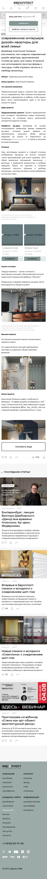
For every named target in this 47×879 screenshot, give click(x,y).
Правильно (23, 23)
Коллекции (28, 791)
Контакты (6, 835)
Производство (8, 827)
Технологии (7, 787)
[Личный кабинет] (27, 8)
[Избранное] (11, 8)
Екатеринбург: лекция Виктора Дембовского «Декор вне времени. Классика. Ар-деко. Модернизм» (18, 519)
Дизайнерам (8, 802)
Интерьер (28, 778)
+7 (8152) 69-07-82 (13, 843)
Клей (26, 787)
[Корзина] (19, 8)
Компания (6, 782)
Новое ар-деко (19, 139)
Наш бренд (7, 778)
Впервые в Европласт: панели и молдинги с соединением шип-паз (18, 588)
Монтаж (5, 814)
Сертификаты (8, 791)
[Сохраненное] (43, 15)
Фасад (27, 782)
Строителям (7, 806)
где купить (7, 831)
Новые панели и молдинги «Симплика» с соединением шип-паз (22, 654)
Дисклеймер (29, 806)
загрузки (6, 823)
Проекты (6, 819)
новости (5, 581)
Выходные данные (32, 802)
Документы (29, 810)
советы (4, 30)
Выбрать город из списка (23, 29)
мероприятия (8, 508)
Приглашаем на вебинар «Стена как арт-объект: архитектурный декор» (20, 720)
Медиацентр (8, 810)
